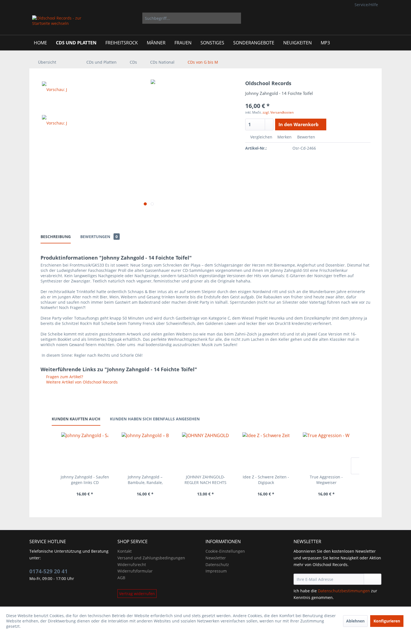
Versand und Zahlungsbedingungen (151, 557)
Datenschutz (217, 564)
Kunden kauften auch (76, 418)
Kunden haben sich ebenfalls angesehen (155, 418)
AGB (121, 577)
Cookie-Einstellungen (225, 551)
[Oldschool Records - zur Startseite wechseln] (57, 23)
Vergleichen (260, 137)
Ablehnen (355, 621)
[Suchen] (236, 18)
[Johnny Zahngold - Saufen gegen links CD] (85, 451)
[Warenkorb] (373, 18)
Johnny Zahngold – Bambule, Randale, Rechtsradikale (145, 479)
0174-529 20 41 (48, 571)
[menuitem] (191, 18)
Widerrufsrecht (131, 564)
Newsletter (216, 557)
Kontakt (124, 551)
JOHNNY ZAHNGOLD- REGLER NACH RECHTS (205, 479)
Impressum (216, 571)
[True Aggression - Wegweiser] (326, 451)
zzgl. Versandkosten (278, 112)
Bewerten (305, 137)
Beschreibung (56, 236)
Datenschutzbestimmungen (344, 590)
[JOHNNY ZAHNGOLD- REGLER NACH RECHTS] (205, 451)
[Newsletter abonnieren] (372, 579)
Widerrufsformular (135, 571)
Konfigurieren (387, 621)
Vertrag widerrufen (137, 593)
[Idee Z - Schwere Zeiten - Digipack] (266, 451)
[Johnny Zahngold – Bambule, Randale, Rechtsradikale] (145, 451)
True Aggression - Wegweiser (326, 479)
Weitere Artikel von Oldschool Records (81, 382)
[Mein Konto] (355, 18)
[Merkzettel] (342, 18)
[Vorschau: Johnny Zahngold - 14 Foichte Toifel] (54, 93)
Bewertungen (99, 236)
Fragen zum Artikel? (64, 376)
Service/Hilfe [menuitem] (366, 4)
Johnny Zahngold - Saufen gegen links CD (85, 479)
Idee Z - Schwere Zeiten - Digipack (266, 479)
